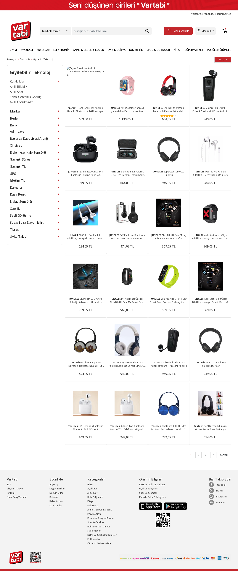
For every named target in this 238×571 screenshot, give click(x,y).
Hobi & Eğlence (95, 497)
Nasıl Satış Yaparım (17, 497)
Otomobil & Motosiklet (99, 543)
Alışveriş (53, 484)
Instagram (221, 496)
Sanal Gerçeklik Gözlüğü (26, 97)
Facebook (221, 484)
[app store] (150, 505)
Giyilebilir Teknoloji (43, 59)
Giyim (90, 484)
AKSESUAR (43, 50)
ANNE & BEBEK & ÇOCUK (88, 50)
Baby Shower (56, 501)
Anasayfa (12, 59)
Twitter (219, 490)
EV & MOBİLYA (117, 50)
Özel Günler (55, 505)
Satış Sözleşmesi (148, 492)
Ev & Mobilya (94, 514)
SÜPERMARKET (194, 50)
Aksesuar (92, 492)
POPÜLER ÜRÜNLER (219, 50)
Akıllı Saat (16, 92)
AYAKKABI (27, 50)
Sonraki (224, 454)
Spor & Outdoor (96, 522)
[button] (205, 31)
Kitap (90, 501)
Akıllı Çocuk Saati (21, 102)
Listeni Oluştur (181, 30)
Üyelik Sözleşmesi (148, 488)
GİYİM (13, 50)
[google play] (174, 505)
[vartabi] (21, 31)
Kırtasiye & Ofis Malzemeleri (102, 535)
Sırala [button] (222, 59)
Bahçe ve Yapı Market (98, 526)
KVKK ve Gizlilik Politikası (152, 484)
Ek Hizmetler (93, 539)
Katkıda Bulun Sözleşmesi (152, 497)
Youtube (220, 502)
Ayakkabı (92, 488)
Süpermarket (94, 530)
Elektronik (25, 59)
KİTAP (177, 50)
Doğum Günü (56, 492)
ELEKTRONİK (61, 50)
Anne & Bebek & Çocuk (99, 509)
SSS (9, 484)
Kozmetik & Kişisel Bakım (100, 518)
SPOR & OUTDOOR (158, 50)
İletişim (11, 492)
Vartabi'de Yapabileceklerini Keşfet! (211, 13)
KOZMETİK (136, 50)
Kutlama (53, 497)
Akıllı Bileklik (18, 87)
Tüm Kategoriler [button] (51, 31)
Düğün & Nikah (57, 488)
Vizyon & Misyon (15, 488)
